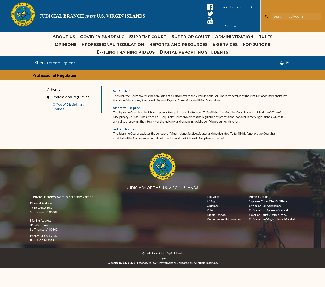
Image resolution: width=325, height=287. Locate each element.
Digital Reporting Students (194, 52)
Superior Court (191, 36)
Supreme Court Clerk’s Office (268, 201)
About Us (63, 36)
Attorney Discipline (126, 108)
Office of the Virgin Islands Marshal (272, 219)
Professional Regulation (112, 44)
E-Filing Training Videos (127, 52)
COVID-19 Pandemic (102, 36)
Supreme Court (147, 36)
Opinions (66, 44)
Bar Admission (123, 91)
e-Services (225, 44)
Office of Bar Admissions (265, 205)
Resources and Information (224, 219)
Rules (265, 36)
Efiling (211, 201)
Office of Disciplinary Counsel (68, 107)
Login (163, 258)
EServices (213, 196)
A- (235, 26)
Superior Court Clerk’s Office (268, 214)
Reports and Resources (178, 44)
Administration (234, 36)
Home (55, 89)
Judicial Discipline (125, 129)
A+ (226, 26)
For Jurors (256, 44)
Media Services (217, 214)
